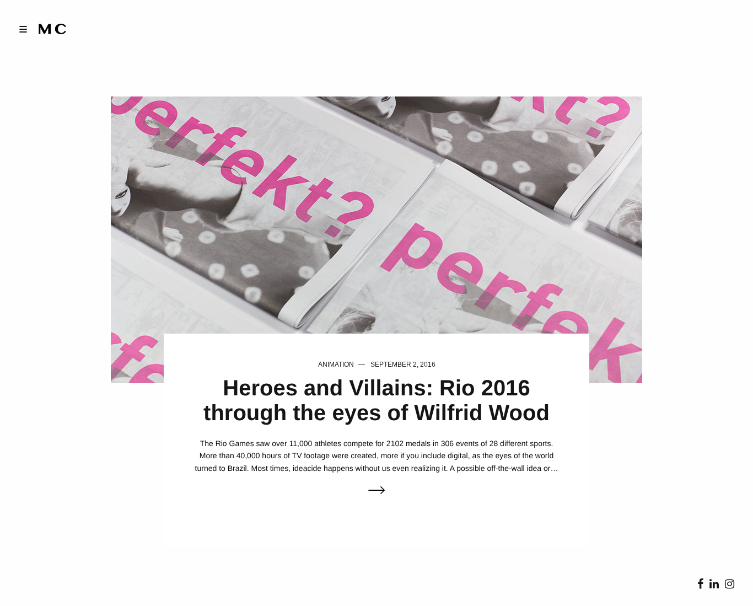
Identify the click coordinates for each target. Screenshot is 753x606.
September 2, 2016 (402, 364)
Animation (336, 364)
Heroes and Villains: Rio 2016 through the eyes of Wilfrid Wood (376, 400)
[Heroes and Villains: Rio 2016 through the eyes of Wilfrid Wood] (377, 239)
